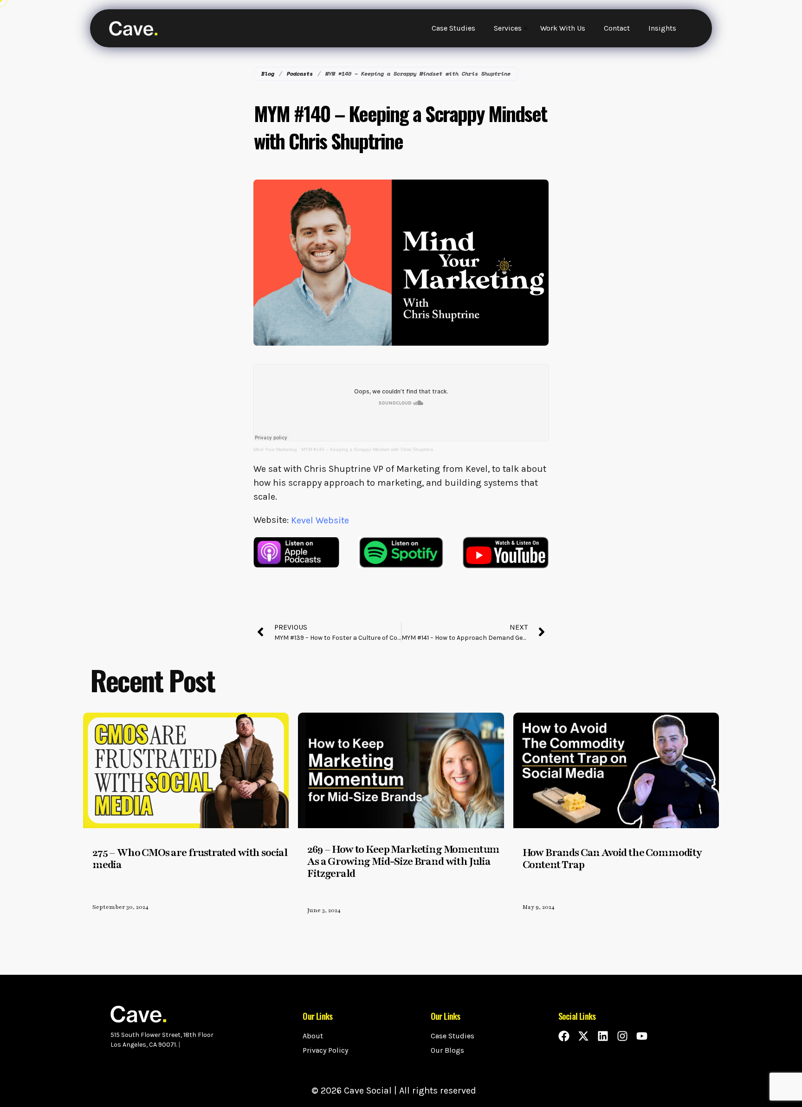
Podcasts (300, 73)
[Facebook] (563, 1036)
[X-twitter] (583, 1036)
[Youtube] (641, 1036)
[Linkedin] (602, 1036)
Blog (267, 73)
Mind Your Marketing (275, 449)
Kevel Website (320, 520)
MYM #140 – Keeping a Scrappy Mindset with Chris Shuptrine (367, 449)
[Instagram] (622, 1036)
